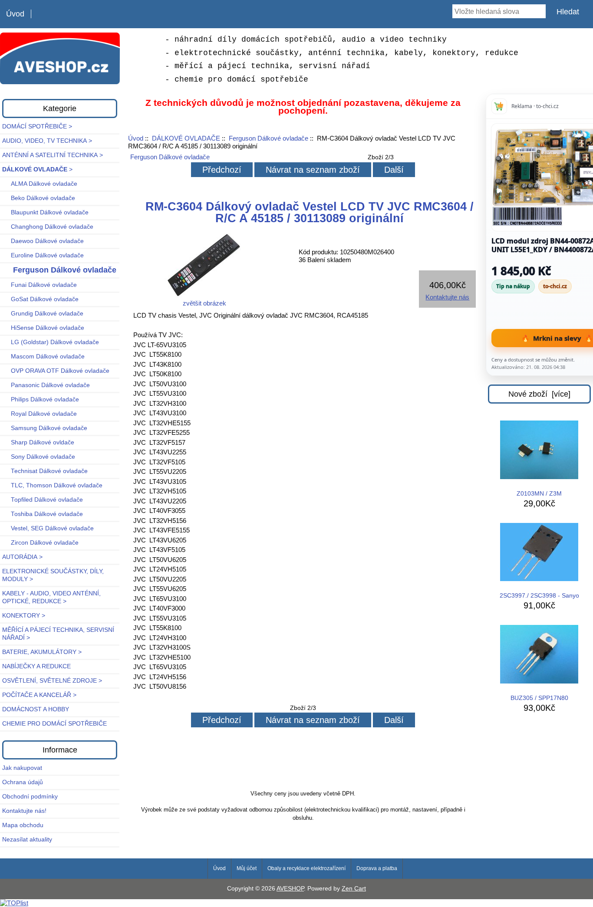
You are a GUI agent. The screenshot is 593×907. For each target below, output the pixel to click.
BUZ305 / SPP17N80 (539, 698)
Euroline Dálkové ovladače (43, 255)
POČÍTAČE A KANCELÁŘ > (39, 695)
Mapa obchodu (22, 825)
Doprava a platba (376, 868)
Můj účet (247, 868)
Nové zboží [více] (539, 394)
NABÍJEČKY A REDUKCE (36, 666)
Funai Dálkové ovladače (39, 285)
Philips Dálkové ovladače (40, 399)
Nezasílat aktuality (27, 839)
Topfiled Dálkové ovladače (42, 499)
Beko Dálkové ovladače (38, 198)
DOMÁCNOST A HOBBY (35, 709)
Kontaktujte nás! (24, 811)
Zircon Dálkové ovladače (40, 542)
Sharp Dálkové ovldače (38, 442)
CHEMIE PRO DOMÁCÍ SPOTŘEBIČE (54, 723)
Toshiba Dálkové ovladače (42, 514)
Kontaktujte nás (447, 297)
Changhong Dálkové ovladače (47, 226)
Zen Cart (354, 888)
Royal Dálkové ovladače (39, 414)
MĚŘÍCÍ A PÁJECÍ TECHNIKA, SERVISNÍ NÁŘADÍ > (58, 634)
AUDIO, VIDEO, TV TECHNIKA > (47, 141)
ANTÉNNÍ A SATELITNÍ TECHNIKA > (52, 155)
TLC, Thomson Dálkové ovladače (52, 485)
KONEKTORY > (23, 615)
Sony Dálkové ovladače (38, 457)
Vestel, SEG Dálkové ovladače (48, 528)
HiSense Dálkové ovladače (43, 328)
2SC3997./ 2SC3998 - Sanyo (539, 595)
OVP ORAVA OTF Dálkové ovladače (55, 371)
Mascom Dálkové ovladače (43, 356)
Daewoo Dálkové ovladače (43, 241)
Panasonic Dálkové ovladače (46, 385)
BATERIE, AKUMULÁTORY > (42, 652)
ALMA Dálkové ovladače (39, 184)
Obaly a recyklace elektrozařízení (306, 868)
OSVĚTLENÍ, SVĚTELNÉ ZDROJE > (52, 680)
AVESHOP (290, 888)
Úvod (15, 14)
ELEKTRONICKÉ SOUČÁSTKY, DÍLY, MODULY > (53, 575)
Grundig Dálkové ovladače (42, 313)
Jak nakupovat (22, 768)
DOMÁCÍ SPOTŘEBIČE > (37, 126)
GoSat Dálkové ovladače (40, 299)
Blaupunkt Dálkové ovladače (45, 212)
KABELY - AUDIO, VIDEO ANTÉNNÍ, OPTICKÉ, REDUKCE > (51, 597)
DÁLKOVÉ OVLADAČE (186, 138)
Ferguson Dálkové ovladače (268, 138)
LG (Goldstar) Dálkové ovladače (50, 342)
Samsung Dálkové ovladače (44, 428)
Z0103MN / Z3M (539, 493)
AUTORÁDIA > (22, 557)
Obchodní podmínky (30, 796)
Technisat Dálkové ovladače (45, 471)
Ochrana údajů (22, 782)
